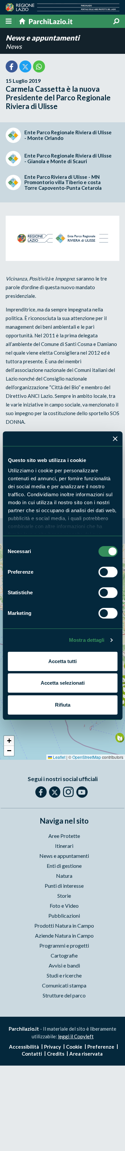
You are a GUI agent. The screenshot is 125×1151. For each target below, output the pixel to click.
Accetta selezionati (63, 683)
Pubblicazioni (64, 915)
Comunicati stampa (64, 985)
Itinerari (64, 846)
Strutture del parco (64, 995)
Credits (55, 1054)
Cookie (74, 1047)
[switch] (107, 572)
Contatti (32, 1054)
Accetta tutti (62, 661)
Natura (64, 875)
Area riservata (86, 1054)
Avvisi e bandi (64, 965)
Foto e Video (64, 905)
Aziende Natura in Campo (64, 935)
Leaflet (58, 757)
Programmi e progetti (64, 945)
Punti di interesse (64, 885)
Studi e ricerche (64, 975)
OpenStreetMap (86, 757)
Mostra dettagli (87, 640)
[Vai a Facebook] (41, 792)
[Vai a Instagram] (68, 791)
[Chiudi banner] (115, 438)
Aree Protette (64, 836)
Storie (64, 895)
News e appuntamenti (42, 37)
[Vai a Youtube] (82, 792)
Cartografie (64, 955)
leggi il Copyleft (76, 1036)
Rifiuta (62, 705)
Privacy (52, 1047)
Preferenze (100, 1047)
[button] (119, 738)
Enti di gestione (64, 866)
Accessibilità (24, 1047)
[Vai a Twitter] (54, 792)
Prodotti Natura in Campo (64, 925)
